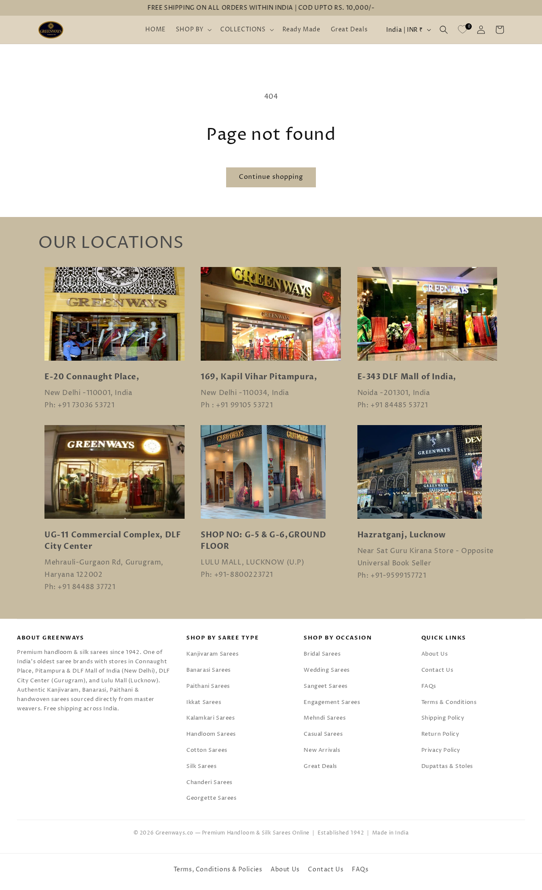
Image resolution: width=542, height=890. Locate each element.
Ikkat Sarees (203, 702)
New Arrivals (322, 750)
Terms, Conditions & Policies (218, 869)
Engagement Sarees (332, 702)
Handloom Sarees (211, 734)
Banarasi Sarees (208, 670)
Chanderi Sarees (209, 782)
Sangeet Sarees (325, 686)
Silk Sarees (201, 766)
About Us (434, 654)
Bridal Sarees (322, 654)
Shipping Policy (443, 718)
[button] (193, 30)
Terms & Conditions (449, 702)
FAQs (428, 686)
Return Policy (440, 734)
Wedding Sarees (326, 670)
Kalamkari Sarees (210, 718)
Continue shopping (271, 176)
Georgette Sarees (211, 798)
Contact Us (437, 670)
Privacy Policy (440, 750)
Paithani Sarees (208, 686)
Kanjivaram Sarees (212, 654)
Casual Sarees (323, 734)
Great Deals (320, 766)
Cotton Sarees (206, 750)
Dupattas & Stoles (447, 766)
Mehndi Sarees (325, 718)
